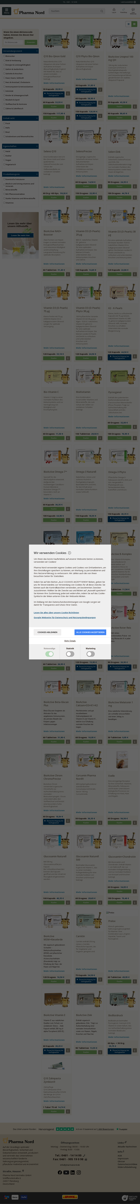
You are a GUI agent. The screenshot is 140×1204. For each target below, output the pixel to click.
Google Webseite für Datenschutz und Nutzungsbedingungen (65, 617)
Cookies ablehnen (47, 632)
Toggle (49, 654)
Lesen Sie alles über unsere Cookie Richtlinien (56, 612)
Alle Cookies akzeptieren (90, 632)
